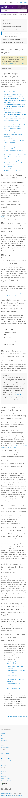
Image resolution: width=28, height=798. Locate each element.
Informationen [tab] (7, 23)
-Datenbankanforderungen (16, 670)
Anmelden (24, 2)
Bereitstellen (4, 14)
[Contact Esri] (10, 789)
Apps (2, 745)
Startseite (3, 733)
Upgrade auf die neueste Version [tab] (11, 30)
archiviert (22, 57)
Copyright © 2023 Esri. (6, 793)
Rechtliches (19, 795)
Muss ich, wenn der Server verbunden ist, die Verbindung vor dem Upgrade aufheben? (14, 134)
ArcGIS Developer (6, 763)
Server (3, 738)
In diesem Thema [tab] (6, 68)
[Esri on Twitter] (2, 789)
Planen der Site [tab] (7, 20)
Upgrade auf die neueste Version (17, 14)
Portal (2, 735)
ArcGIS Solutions (5, 765)
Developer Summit (6, 781)
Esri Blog (3, 776)
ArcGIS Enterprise (8, 2)
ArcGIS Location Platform (7, 760)
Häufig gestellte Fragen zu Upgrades (13, 33)
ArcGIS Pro (4, 756)
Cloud (3, 743)
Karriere (3, 774)
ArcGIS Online (5, 753)
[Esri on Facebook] (5, 789)
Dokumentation (5, 747)
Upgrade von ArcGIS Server (10, 36)
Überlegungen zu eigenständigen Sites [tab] (13, 42)
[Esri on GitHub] (7, 789)
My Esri (3, 217)
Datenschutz (4, 795)
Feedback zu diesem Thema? (18, 716)
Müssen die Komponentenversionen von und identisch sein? (14, 106)
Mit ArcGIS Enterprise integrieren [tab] (11, 39)
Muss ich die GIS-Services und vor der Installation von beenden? (14, 140)
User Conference (5, 778)
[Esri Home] (4, 784)
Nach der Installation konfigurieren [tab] (12, 26)
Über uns (3, 771)
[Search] (18, 2)
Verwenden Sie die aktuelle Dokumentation (13, 63)
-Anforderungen (15, 688)
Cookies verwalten (12, 795)
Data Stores (4, 740)
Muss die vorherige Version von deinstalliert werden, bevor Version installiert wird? (15, 100)
